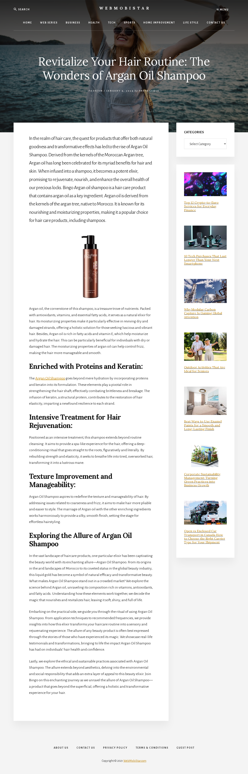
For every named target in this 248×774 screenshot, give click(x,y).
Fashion (96, 91)
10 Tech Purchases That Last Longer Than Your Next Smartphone (205, 259)
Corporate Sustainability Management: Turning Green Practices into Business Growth (202, 479)
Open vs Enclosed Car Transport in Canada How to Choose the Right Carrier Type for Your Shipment (204, 536)
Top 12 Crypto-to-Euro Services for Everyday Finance (201, 206)
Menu (224, 9)
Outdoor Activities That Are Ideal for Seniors (204, 369)
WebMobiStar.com (134, 760)
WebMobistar (125, 8)
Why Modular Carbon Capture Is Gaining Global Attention (203, 313)
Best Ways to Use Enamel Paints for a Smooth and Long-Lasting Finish (203, 425)
